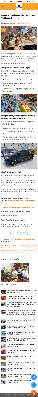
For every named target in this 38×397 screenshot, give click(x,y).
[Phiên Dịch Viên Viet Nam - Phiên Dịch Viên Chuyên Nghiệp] (19, 6)
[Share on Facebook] (13, 233)
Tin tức (20, 13)
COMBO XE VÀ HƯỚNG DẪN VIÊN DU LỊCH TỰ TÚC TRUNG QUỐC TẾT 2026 (20, 297)
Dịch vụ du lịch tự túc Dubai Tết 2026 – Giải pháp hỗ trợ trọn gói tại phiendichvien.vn (21, 321)
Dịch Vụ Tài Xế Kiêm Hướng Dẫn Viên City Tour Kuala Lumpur (21, 381)
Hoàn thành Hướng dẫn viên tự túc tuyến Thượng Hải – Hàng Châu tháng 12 (28, 248)
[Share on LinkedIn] (27, 233)
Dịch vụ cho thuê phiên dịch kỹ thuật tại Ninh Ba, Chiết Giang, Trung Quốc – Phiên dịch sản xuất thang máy (21, 304)
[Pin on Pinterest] (24, 233)
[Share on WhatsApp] (10, 233)
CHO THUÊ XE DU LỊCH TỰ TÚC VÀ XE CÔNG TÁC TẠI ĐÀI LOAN (20, 327)
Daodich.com (20, 394)
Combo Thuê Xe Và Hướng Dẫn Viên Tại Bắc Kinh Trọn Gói (20, 345)
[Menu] (2, 6)
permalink (11, 241)
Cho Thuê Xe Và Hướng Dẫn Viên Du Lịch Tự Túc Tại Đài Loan (21, 333)
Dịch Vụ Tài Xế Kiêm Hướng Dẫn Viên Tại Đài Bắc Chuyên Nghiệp (21, 375)
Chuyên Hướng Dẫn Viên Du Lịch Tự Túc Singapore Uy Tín (20, 363)
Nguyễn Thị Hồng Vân (22, 23)
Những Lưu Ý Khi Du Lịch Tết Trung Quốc (20, 356)
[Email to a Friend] (20, 233)
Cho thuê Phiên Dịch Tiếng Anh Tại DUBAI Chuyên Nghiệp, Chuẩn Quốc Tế (21, 339)
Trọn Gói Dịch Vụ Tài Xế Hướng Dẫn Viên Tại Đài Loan (21, 351)
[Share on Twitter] (17, 233)
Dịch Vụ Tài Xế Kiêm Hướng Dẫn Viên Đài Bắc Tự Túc (21, 369)
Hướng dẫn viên (5, 13)
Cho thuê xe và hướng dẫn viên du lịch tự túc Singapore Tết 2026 (21, 291)
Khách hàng (14, 13)
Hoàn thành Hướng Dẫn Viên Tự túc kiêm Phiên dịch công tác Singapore (9, 248)
